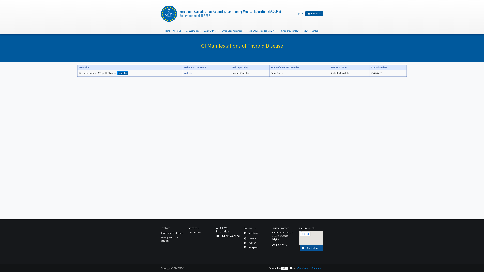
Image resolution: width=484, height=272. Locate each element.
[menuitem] (167, 30)
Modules (123, 73)
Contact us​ (312, 248)
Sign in (300, 13)
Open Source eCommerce (310, 268)
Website (188, 73)
